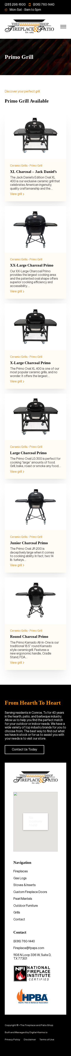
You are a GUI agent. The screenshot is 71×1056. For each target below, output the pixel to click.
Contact (19, 919)
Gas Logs (20, 878)
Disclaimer (30, 1039)
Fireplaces (20, 871)
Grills (16, 912)
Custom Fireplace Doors (30, 892)
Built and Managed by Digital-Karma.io (26, 1032)
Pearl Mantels (22, 898)
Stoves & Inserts (24, 885)
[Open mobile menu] (63, 26)
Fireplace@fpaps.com (28, 948)
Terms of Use (46, 1039)
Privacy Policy (12, 1039)
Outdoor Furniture (25, 905)
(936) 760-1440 (24, 941)
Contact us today (24, 749)
